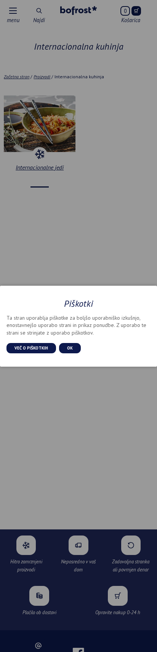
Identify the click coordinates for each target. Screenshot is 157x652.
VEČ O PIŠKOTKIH (31, 348)
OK (70, 348)
